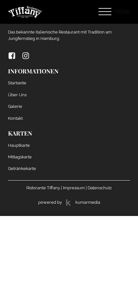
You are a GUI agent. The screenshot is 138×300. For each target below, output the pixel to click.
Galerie (15, 106)
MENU (122, 12)
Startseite (17, 82)
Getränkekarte (22, 168)
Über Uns (17, 94)
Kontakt (15, 118)
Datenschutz (100, 187)
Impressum (74, 187)
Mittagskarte (20, 156)
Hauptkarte (19, 145)
